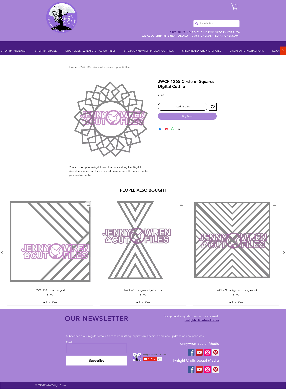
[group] (143, 252)
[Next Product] (284, 253)
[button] (234, 6)
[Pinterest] (215, 352)
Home (73, 67)
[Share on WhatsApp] (173, 129)
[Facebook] (191, 352)
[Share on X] (179, 129)
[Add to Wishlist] (213, 107)
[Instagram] (207, 352)
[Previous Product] (2, 253)
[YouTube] (199, 352)
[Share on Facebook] (160, 129)
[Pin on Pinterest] (166, 129)
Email (69, 342)
